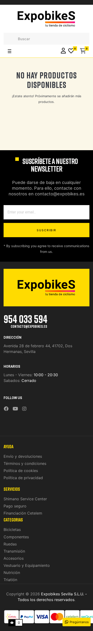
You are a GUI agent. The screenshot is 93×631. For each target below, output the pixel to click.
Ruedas (10, 544)
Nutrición (12, 572)
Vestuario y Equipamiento (27, 565)
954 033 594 (25, 318)
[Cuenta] (63, 51)
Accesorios (14, 558)
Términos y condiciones (25, 463)
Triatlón (10, 579)
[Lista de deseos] (71, 51)
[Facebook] (6, 409)
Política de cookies (21, 470)
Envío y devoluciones (23, 456)
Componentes (16, 537)
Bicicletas (12, 529)
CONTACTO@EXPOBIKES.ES (29, 326)
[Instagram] (24, 409)
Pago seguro (15, 506)
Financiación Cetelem (23, 513)
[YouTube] (15, 409)
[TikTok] (30, 405)
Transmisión (14, 551)
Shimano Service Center (25, 498)
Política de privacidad (23, 477)
